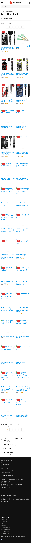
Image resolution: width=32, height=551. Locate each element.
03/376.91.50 (6, 468)
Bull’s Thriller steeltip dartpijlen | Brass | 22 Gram (7, 335)
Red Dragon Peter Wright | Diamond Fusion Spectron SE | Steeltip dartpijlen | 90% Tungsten (8, 388)
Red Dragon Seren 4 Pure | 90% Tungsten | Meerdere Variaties (22, 336)
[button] (28, 3)
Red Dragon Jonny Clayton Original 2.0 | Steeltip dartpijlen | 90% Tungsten (7, 100)
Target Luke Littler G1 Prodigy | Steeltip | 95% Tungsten (21, 256)
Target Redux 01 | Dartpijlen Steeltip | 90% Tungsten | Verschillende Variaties (22, 415)
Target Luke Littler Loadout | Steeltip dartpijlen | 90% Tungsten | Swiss (22, 126)
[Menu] (3, 2)
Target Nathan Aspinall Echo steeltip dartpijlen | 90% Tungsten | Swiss (22, 283)
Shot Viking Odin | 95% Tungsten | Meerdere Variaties (21, 362)
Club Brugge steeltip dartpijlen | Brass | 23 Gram (22, 179)
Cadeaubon (4, 521)
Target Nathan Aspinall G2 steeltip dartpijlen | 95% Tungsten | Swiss (7, 126)
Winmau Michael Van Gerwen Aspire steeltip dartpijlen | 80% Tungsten (23, 74)
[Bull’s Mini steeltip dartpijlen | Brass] (23, 37)
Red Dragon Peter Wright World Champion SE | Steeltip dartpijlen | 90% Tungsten (8, 309)
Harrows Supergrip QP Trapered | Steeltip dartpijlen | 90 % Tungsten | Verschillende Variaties (7, 152)
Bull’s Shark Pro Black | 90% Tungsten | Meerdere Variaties (22, 100)
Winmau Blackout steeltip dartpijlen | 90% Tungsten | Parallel (7, 48)
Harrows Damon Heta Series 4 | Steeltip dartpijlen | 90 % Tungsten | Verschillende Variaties (7, 256)
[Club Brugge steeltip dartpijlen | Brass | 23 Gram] (23, 169)
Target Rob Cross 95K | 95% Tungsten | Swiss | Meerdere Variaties (8, 362)
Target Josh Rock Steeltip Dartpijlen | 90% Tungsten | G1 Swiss (7, 204)
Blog (2, 523)
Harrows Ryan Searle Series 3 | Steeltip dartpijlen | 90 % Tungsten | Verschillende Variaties (23, 152)
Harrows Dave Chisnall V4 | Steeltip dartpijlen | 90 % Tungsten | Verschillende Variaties (22, 309)
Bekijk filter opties (7, 18)
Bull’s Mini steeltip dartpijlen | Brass (23, 46)
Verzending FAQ (5, 519)
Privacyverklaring (5, 529)
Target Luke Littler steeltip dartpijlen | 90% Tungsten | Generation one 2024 (7, 230)
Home (2, 11)
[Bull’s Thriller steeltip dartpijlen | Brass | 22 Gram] (8, 326)
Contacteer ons (5, 533)
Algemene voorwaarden (7, 527)
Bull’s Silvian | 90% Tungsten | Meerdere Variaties (8, 179)
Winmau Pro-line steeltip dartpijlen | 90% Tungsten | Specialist (7, 74)
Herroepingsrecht (5, 531)
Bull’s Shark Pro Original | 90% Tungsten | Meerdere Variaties (22, 230)
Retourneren (4, 525)
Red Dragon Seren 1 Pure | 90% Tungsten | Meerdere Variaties (7, 415)
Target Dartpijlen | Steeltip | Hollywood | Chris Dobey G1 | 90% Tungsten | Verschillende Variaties (23, 388)
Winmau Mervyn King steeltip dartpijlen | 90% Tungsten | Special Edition (22, 204)
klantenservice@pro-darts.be (12, 470)
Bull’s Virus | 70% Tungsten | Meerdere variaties (7, 282)
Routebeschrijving (5, 472)
